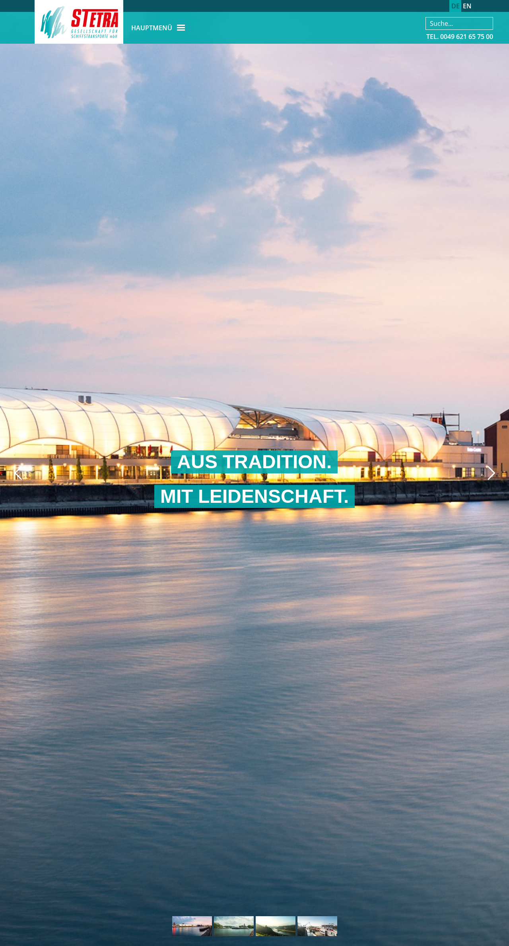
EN (467, 6)
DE (455, 6)
